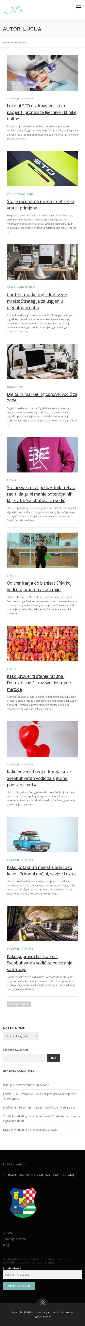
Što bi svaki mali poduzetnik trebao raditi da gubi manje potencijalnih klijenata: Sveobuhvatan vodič (41, 493)
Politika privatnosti (14, 1164)
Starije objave (19, 1004)
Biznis (11, 480)
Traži (53, 1057)
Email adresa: (12, 1268)
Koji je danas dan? (20, 193)
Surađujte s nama (14, 1239)
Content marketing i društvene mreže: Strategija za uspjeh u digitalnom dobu (37, 300)
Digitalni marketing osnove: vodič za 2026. (30, 1130)
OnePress (56, 1312)
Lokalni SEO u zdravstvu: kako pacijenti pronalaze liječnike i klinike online (41, 112)
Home (6, 42)
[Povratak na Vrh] (43, 1303)
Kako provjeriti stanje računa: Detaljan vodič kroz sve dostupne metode (39, 682)
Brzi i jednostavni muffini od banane (26, 1085)
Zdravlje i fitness (20, 98)
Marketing (15, 386)
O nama (8, 1232)
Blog (6, 1245)
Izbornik (78, 7)
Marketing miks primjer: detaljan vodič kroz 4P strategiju (39, 1107)
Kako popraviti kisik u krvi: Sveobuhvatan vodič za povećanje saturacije (39, 962)
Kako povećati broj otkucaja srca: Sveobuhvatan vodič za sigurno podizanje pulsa (39, 778)
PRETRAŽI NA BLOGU (15, 1050)
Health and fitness (21, 287)
